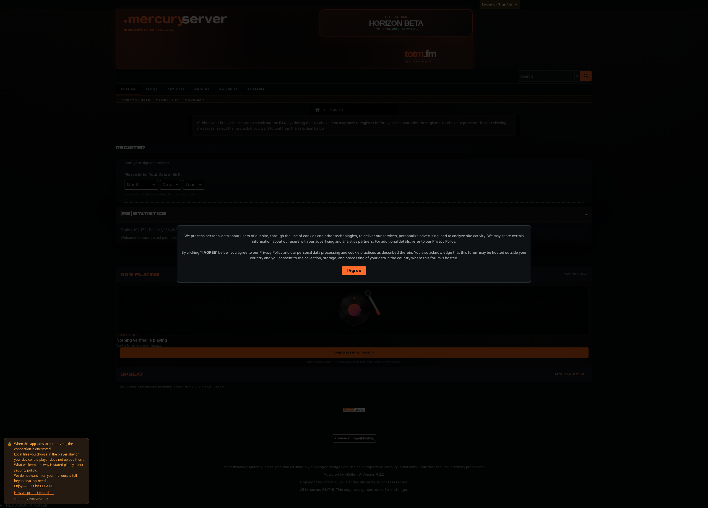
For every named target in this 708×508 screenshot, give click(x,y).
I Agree (354, 270)
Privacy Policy (443, 241)
